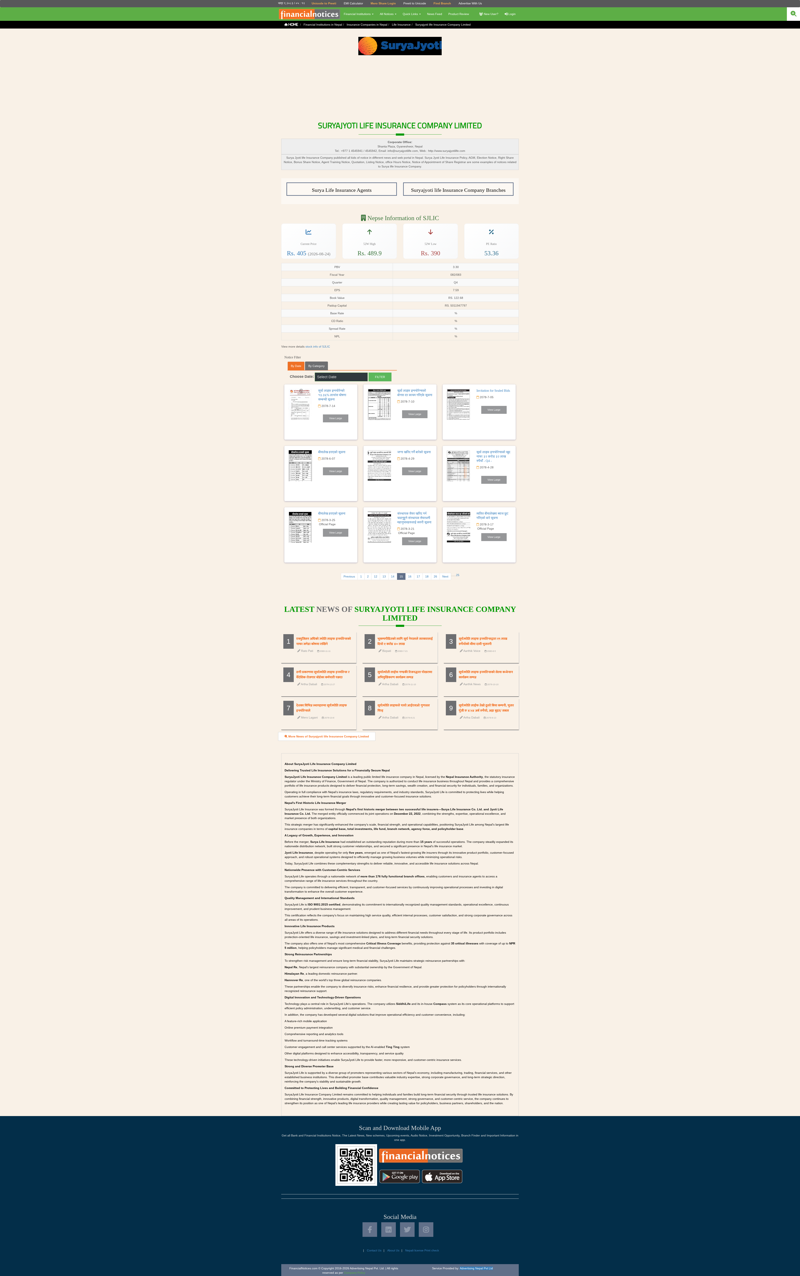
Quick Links (411, 14)
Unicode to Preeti (324, 3)
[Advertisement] (400, 86)
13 (384, 576)
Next (445, 576)
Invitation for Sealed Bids (493, 390)
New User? (490, 14)
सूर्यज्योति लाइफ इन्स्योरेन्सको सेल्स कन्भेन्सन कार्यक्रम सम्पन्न (486, 674)
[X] (407, 1229)
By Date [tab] (296, 366)
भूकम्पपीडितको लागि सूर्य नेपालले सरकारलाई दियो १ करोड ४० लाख (405, 641)
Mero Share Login (383, 3)
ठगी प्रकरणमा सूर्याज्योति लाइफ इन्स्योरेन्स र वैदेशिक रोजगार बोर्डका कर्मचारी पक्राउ (323, 674)
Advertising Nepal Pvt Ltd (476, 1268)
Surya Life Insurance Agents (342, 190)
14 (392, 576)
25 (457, 575)
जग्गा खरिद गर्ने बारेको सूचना (414, 452)
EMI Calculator (353, 3)
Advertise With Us (470, 3)
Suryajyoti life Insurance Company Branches (458, 190)
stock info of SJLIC (317, 346)
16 (409, 576)
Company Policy (354, 1272)
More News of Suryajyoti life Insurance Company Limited (328, 736)
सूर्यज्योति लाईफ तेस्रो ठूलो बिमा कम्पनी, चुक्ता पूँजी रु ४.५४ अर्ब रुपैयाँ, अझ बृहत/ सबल (486, 708)
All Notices (387, 14)
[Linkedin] (388, 1229)
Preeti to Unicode (414, 3)
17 (418, 576)
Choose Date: (302, 376)
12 (375, 576)
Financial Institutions (357, 14)
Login (512, 14)
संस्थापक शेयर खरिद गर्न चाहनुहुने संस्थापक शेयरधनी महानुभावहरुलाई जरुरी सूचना (414, 518)
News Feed (434, 14)
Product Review (458, 14)
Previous (349, 576)
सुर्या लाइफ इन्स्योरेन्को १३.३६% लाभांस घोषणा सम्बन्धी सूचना (332, 395)
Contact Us (374, 1250)
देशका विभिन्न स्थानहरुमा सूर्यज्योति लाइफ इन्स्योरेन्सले (321, 708)
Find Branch (442, 3)
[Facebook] (369, 1229)
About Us (393, 1250)
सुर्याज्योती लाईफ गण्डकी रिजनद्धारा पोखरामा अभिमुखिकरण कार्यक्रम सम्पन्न (405, 674)
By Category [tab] (316, 366)
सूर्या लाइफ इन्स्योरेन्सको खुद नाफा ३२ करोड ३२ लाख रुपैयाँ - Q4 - (493, 456)
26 (435, 576)
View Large (335, 418)
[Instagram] (426, 1229)
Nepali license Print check (422, 1250)
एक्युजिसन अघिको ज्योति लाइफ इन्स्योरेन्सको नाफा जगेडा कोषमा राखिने (323, 641)
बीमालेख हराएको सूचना (331, 452)
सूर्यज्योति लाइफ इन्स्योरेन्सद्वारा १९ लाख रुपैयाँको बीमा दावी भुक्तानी (483, 641)
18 (427, 576)
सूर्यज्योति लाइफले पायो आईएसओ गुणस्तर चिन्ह (404, 708)
